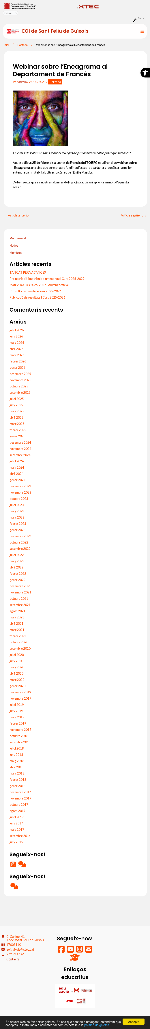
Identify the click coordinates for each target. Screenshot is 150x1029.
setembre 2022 (20, 548)
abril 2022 (16, 567)
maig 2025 (17, 411)
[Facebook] (61, 951)
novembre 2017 (20, 798)
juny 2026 (16, 336)
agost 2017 (17, 811)
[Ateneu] (86, 990)
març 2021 (17, 630)
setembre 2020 (20, 648)
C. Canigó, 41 (25, 938)
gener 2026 (17, 367)
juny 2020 (16, 661)
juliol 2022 (17, 555)
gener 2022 (17, 580)
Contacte (12, 959)
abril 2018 (16, 767)
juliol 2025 (17, 399)
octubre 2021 (19, 598)
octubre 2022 (19, 542)
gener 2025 (17, 436)
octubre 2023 (19, 499)
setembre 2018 (20, 742)
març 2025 (17, 424)
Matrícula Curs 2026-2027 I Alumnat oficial (39, 285)
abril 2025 (16, 417)
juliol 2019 (17, 705)
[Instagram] (13, 865)
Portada (55, 82)
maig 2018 (17, 761)
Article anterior (17, 215)
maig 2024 (17, 467)
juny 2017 (16, 823)
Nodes (14, 245)
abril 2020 (16, 673)
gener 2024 (17, 480)
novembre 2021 (20, 592)
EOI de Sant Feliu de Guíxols (55, 31)
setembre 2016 (20, 836)
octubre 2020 (19, 642)
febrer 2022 (18, 573)
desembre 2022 (20, 536)
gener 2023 (17, 530)
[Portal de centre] (81, 1001)
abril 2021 (16, 623)
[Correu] (88, 951)
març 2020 (17, 680)
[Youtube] (70, 951)
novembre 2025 (20, 380)
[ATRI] (70, 1001)
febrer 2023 (18, 524)
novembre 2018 (20, 730)
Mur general (18, 238)
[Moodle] (75, 959)
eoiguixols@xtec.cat (20, 949)
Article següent (134, 215)
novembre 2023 (20, 492)
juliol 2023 (17, 505)
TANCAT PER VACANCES (28, 272)
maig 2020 (17, 667)
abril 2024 (16, 474)
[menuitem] (39, 6)
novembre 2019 (20, 698)
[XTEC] (75, 990)
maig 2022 (17, 561)
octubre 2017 (19, 804)
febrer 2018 (18, 779)
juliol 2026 (17, 330)
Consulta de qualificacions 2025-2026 (35, 291)
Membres (16, 252)
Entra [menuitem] (141, 18)
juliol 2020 (17, 655)
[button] (145, 72)
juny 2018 (16, 755)
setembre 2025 (20, 392)
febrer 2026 (18, 361)
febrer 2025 (18, 430)
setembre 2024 (20, 455)
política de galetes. (97, 1024)
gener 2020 (17, 686)
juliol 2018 (17, 748)
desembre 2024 (20, 442)
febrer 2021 (18, 636)
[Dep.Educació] (64, 990)
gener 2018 (17, 786)
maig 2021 (17, 617)
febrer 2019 (18, 723)
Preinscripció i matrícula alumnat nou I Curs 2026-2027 (47, 279)
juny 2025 (16, 405)
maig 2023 (17, 511)
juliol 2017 (17, 817)
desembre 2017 (20, 792)
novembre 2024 (20, 449)
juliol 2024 (17, 461)
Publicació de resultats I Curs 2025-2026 (37, 297)
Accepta (133, 1021)
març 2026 (17, 355)
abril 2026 (16, 349)
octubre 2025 (19, 386)
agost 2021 (17, 611)
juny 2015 (16, 842)
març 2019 (17, 717)
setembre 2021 (20, 605)
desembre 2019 (20, 692)
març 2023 (17, 517)
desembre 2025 (20, 374)
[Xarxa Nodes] (22, 865)
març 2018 (17, 773)
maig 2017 (17, 829)
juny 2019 (16, 711)
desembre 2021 (20, 586)
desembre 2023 (20, 486)
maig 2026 (17, 342)
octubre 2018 (19, 736)
